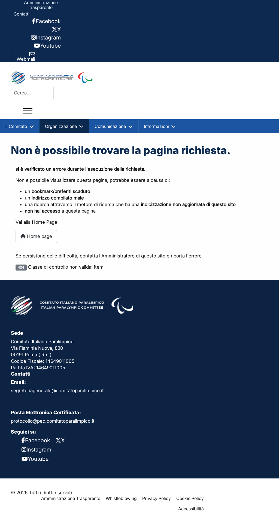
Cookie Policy (190, 498)
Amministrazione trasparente (41, 5)
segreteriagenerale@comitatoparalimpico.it (57, 390)
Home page (39, 236)
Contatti (21, 13)
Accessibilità (191, 508)
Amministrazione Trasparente (70, 498)
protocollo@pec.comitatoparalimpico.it (53, 421)
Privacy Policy (156, 498)
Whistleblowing (121, 498)
